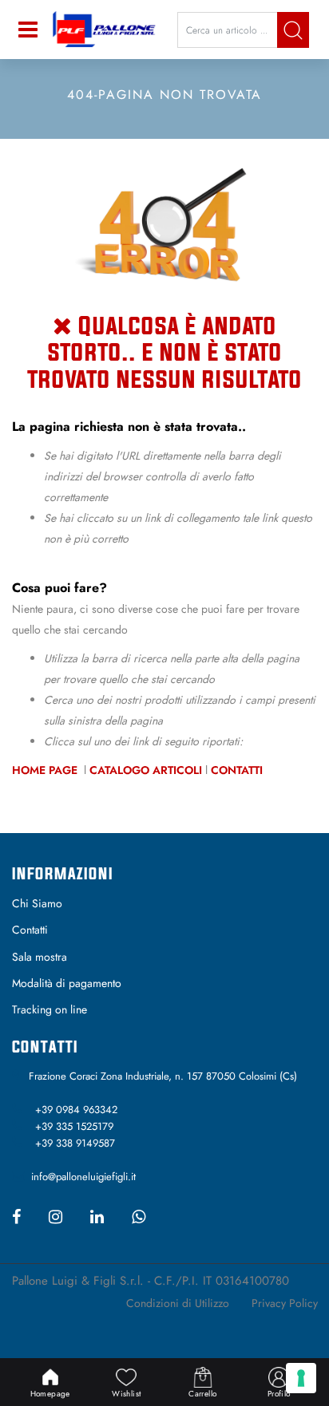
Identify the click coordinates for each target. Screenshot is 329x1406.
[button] (293, 30)
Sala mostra (39, 957)
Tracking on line (49, 1009)
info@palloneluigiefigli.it (83, 1176)
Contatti (237, 770)
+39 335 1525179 (74, 1126)
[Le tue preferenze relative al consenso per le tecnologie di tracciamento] (301, 1378)
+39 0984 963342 (76, 1109)
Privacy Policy (285, 1303)
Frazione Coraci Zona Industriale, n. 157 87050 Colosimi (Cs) (163, 1076)
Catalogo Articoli (145, 770)
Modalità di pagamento (66, 983)
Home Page (46, 770)
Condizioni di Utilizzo (177, 1303)
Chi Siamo (37, 903)
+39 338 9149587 (75, 1143)
